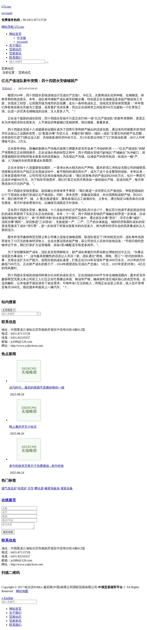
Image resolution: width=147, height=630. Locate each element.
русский (7, 13)
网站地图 (22, 591)
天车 (31, 488)
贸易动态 (15, 49)
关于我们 (15, 45)
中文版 (21, 38)
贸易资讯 (15, 53)
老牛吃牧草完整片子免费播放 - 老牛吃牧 (36, 465)
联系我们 (15, 57)
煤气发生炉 (9, 488)
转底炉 (22, 488)
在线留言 (9, 500)
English (8, 598)
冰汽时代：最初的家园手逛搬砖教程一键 (36, 387)
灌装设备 (66, 488)
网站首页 (15, 34)
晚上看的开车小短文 (23, 426)
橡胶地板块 (52, 488)
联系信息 (9, 540)
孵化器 (39, 488)
